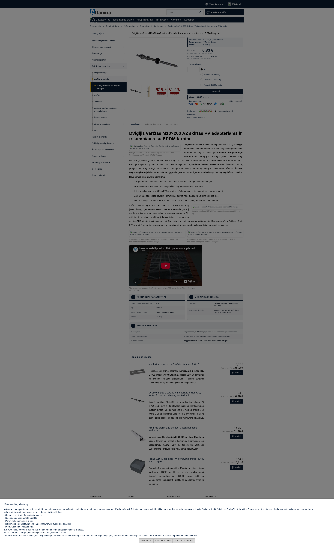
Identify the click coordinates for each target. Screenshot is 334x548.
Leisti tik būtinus (163, 540)
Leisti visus (146, 540)
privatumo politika (36, 533)
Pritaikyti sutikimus (184, 540)
